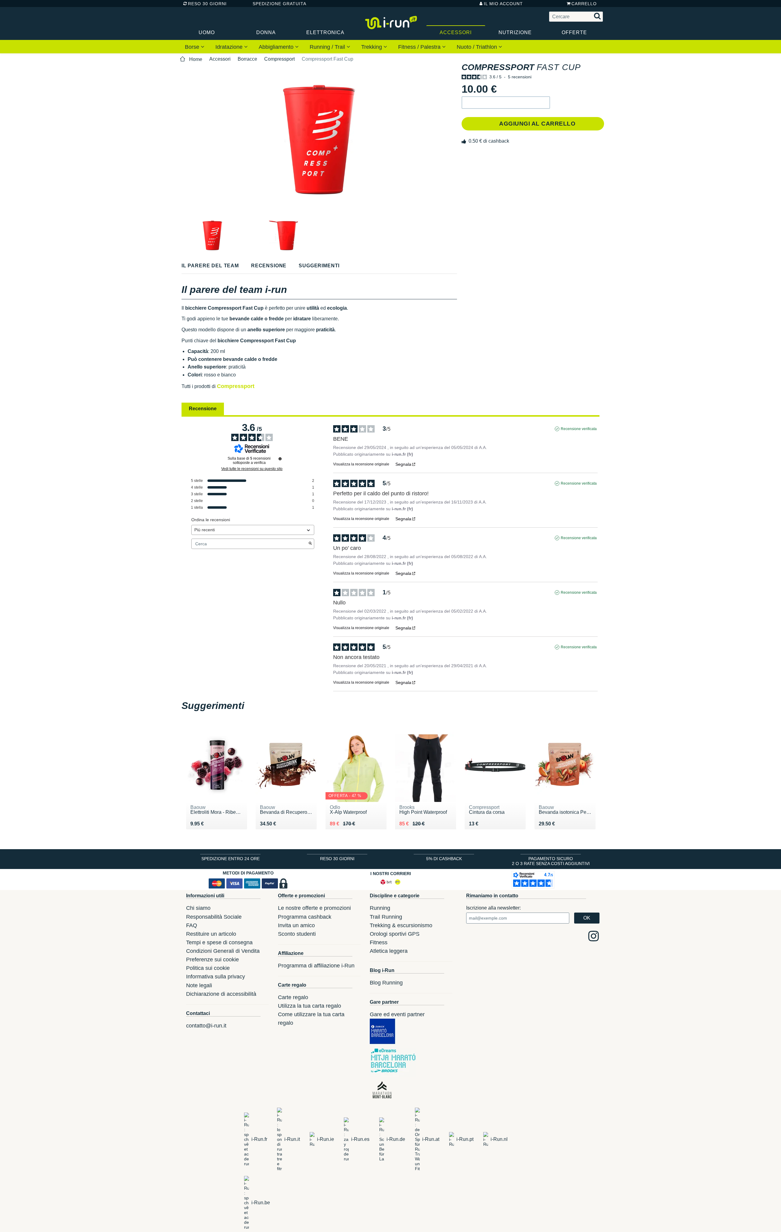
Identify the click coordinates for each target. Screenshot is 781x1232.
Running (380, 908)
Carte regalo (293, 997)
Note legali (199, 985)
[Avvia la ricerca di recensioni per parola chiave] (310, 544)
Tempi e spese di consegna (219, 942)
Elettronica (325, 32)
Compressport (279, 59)
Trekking (372, 47)
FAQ (191, 925)
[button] (506, 102)
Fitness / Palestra (420, 47)
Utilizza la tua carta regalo (309, 1006)
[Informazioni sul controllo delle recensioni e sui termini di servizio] (280, 458)
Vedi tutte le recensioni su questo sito (252, 469)
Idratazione (229, 47)
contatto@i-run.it (206, 1026)
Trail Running (386, 917)
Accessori (456, 32)
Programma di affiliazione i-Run (316, 966)
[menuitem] (194, 46)
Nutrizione (515, 32)
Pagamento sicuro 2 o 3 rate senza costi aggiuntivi (551, 861)
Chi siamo (198, 908)
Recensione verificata (579, 429)
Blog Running (386, 983)
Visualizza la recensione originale (361, 464)
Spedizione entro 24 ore (230, 858)
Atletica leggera (389, 951)
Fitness (378, 942)
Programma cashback (304, 917)
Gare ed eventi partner (397, 1014)
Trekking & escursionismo (401, 925)
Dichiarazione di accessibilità (221, 994)
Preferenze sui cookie (212, 959)
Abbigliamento (277, 47)
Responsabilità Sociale (214, 917)
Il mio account (503, 3)
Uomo (207, 32)
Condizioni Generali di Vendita (223, 951)
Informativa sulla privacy (215, 977)
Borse (193, 47)
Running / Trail (328, 47)
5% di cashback (444, 858)
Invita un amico (296, 925)
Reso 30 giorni (207, 3)
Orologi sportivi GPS (394, 934)
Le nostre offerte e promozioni (314, 908)
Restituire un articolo (211, 934)
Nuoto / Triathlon (477, 47)
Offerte (574, 32)
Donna (266, 32)
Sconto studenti (297, 934)
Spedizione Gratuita (277, 3)
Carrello (584, 3)
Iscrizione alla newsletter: (493, 907)
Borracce (247, 59)
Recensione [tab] (203, 408)
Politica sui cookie (208, 968)
